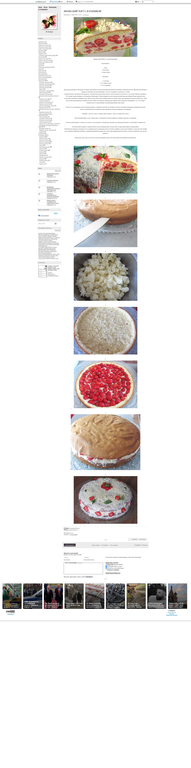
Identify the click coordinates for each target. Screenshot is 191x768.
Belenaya (41, 234)
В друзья (50, 31)
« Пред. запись (96, 545)
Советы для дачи (43, 58)
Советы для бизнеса (44, 60)
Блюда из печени (44, 157)
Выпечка (41, 137)
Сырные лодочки (52, 180)
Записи (40, 7)
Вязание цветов (43, 107)
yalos (39, 246)
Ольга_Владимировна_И (45, 254)
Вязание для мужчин (45, 102)
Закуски (41, 153)
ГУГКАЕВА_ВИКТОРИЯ (45, 247)
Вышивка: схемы (44, 128)
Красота (40, 52)
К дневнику (105, 545)
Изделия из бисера (44, 118)
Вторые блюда (43, 150)
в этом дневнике (44, 215)
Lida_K (40, 236)
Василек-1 (44, 246)
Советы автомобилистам (45, 67)
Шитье (41, 89)
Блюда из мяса (43, 138)
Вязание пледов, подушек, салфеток (49, 109)
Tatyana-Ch (47, 239)
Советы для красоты (44, 62)
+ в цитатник (85, 14)
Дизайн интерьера (43, 75)
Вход (61, 1)
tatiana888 (56, 244)
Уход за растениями (44, 77)
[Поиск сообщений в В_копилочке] (56, 213)
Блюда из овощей (44, 142)
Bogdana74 (47, 234)
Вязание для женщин (45, 84)
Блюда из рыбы (43, 143)
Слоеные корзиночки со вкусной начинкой (53, 195)
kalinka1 (54, 241)
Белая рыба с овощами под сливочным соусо (53, 202)
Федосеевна (46, 257)
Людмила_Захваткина (50, 251)
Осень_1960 (56, 254)
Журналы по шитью (44, 120)
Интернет (41, 50)
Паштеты (42, 163)
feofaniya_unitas (42, 241)
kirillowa (40, 243)
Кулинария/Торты (74, 528)
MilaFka (54, 236)
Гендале (54, 247)
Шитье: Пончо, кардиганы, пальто (48, 123)
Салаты (41, 152)
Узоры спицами (43, 100)
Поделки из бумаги (44, 94)
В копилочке (39, 9)
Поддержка (136, 2)
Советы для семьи (43, 48)
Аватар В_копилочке (48, 21)
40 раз (72, 533)
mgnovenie (56, 243)
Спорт (40, 69)
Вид (138, 2)
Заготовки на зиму (44, 147)
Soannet (57, 237)
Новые (145, 545)
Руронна (40, 255)
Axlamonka (47, 233)
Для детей (41, 57)
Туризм (40, 63)
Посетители (51, 274)
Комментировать (70, 545)
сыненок (48, 258)
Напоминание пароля (89, 559)
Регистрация (55, 1)
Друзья (45, 7)
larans (45, 243)
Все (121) (58, 170)
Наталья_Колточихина (44, 252)
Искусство (41, 72)
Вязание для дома (44, 99)
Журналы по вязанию (45, 90)
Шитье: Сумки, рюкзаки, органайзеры (45, 114)
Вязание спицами (44, 82)
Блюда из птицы (44, 140)
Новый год (41, 53)
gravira (49, 241)
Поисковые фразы (53, 275)
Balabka (53, 233)
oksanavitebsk (49, 244)
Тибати (40, 257)
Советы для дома (43, 45)
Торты (41, 145)
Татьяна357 (47, 255)
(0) (55, 177)
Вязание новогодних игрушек (47, 55)
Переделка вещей (44, 122)
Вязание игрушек (44, 87)
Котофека (41, 251)
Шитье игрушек (43, 92)
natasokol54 (41, 244)
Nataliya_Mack (42, 237)
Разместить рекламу (171, 615)
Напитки (41, 158)
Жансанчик (52, 248)
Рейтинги (70, 1)
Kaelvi (56, 234)
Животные (41, 70)
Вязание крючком (44, 85)
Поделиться (143, 539)
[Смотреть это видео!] (42, 176)
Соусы (41, 162)
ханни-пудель (54, 258)
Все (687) (58, 230)
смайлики (79, 562)
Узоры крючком (43, 117)
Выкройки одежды (44, 112)
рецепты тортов (72, 529)
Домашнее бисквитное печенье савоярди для (53, 188)
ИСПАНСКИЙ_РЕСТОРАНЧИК (47, 250)
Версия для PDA (172, 612)
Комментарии (52, 7)
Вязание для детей (44, 104)
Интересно (41, 43)
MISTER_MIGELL (47, 236)
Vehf (42, 240)
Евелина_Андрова (43, 248)
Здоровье (41, 133)
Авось (79, 1)
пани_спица (41, 258)
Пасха (40, 65)
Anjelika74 (41, 233)
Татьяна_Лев (54, 255)
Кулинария (41, 135)
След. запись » (114, 545)
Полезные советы (43, 47)
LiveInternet (41, 2)
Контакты (171, 613)
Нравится (135, 539)
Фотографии (41, 74)
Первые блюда (43, 160)
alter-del (46, 240)
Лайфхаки (41, 42)
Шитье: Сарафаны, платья (46, 105)
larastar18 (49, 243)
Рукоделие (41, 80)
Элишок (52, 257)
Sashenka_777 (51, 237)
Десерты (41, 148)
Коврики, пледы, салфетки (46, 130)
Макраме (41, 131)
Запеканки (42, 155)
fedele (50, 240)
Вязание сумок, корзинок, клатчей (48, 96)
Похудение (41, 79)
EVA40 (52, 234)
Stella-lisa (41, 239)
